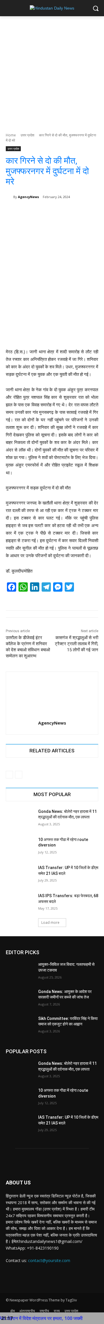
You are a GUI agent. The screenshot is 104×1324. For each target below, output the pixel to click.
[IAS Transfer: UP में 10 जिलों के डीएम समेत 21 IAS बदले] (20, 874)
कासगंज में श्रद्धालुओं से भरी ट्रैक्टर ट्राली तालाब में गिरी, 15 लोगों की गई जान (76, 643)
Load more (50, 922)
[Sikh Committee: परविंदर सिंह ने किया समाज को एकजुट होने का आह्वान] (20, 1025)
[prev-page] (9, 774)
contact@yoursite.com (49, 1260)
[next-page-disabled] (18, 774)
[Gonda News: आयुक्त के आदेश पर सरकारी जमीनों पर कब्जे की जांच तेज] (20, 998)
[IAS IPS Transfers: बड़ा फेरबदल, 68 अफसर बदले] (20, 902)
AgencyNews (28, 197)
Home (11, 135)
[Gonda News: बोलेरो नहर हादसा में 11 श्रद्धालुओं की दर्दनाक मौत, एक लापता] (20, 818)
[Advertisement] (52, 71)
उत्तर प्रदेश (27, 135)
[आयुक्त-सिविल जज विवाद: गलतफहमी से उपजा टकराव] (20, 971)
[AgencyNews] (9, 197)
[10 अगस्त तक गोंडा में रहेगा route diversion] (20, 846)
